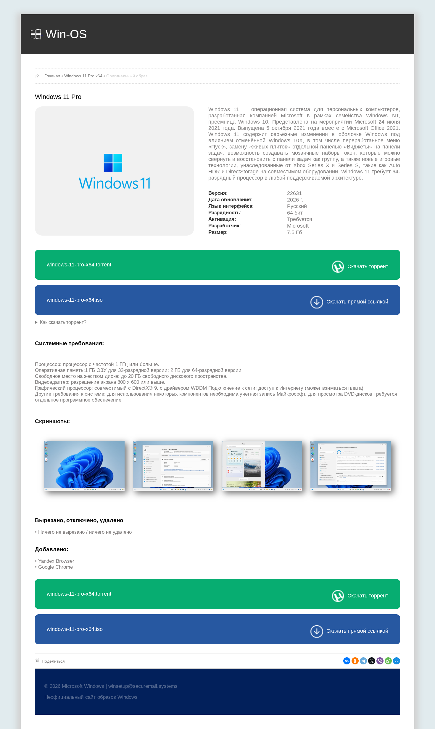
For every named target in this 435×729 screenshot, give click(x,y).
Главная (52, 75)
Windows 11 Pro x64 (83, 75)
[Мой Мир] (396, 660)
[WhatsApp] (388, 660)
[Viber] (380, 660)
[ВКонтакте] (346, 660)
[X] (371, 660)
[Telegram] (363, 660)
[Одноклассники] (355, 660)
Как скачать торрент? (63, 322)
